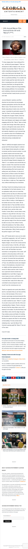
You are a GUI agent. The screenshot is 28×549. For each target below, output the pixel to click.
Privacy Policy (16, 547)
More (18, 495)
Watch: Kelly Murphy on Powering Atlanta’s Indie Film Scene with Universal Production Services (14, 450)
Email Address (7, 516)
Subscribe (21, 359)
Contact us (18, 367)
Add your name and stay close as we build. (12, 350)
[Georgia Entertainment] (14, 9)
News (25, 36)
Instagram (16, 359)
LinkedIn (10, 359)
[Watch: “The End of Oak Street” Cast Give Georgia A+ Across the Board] (14, 396)
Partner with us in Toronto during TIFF (11, 1)
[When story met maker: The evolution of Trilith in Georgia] (14, 418)
